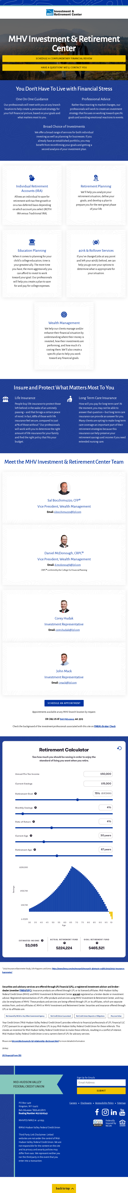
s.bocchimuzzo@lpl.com (67, 512)
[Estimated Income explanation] (42, 940)
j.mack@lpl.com (68, 682)
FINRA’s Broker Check (105, 726)
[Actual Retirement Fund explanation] (64, 943)
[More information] (35, 793)
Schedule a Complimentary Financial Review (70, 59)
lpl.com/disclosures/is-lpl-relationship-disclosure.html (35, 1041)
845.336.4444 (67, 719)
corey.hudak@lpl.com (68, 630)
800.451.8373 (39, 1110)
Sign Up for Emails (86, 1077)
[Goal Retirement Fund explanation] (97, 943)
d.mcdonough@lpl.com (68, 565)
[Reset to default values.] (119, 749)
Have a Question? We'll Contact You (69, 68)
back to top (63, 1188)
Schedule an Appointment (64, 703)
